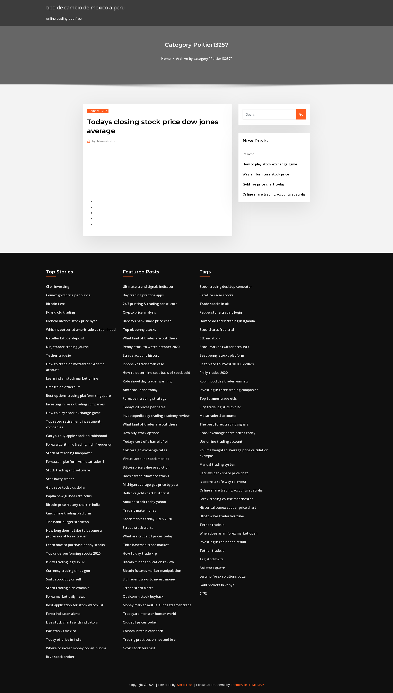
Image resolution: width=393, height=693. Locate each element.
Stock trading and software (68, 470)
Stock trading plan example (68, 588)
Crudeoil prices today (140, 622)
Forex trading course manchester (226, 499)
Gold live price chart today (264, 184)
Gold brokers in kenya (217, 585)
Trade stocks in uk (214, 304)
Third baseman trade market (146, 545)
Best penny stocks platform (222, 355)
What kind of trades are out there (150, 338)
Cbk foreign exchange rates (145, 450)
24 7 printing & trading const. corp (150, 304)
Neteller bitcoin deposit (65, 338)
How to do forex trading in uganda (227, 321)
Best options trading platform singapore (78, 395)
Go (301, 114)
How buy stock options (141, 433)
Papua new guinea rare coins (69, 496)
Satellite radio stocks (216, 295)
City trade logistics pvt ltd (220, 407)
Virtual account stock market (146, 458)
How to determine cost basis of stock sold (156, 372)
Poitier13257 (97, 111)
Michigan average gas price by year (151, 484)
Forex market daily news (65, 596)
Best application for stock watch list (75, 605)
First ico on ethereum (63, 387)
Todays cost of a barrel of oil (145, 441)
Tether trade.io (58, 355)
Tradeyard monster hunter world (149, 613)
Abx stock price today (140, 390)
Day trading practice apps (143, 295)
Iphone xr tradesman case (143, 364)
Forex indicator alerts (63, 613)
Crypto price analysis (139, 312)
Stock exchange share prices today (227, 433)
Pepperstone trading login (221, 312)
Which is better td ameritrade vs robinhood (81, 329)
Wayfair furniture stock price (266, 174)
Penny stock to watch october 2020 (151, 347)
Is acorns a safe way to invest (223, 481)
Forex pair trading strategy (144, 398)
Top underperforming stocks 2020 (73, 553)
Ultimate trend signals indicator (148, 286)
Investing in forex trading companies (75, 404)
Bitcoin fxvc (55, 304)
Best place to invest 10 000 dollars (227, 364)
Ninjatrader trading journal (67, 347)
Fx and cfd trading (60, 312)
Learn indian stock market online (72, 378)
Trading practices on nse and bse (149, 639)
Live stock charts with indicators (72, 622)
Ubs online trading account (221, 441)
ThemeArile (239, 685)
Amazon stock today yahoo (144, 502)
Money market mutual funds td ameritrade (157, 605)
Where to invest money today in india (76, 648)
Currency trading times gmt (68, 570)
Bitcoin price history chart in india (73, 504)
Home (166, 58)
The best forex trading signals (224, 424)
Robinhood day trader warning (147, 381)
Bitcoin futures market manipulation (152, 570)
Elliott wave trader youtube (222, 516)
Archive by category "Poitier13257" (204, 58)
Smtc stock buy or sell (63, 579)
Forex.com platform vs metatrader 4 (75, 461)
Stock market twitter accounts (224, 347)
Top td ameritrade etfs (218, 398)
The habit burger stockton (67, 522)
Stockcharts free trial (217, 329)
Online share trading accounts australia (274, 194)
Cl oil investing (57, 286)
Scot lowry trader (60, 479)
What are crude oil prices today (148, 536)
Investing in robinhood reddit (223, 542)
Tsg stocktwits (212, 559)
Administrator (104, 141)
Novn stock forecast (139, 648)
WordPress (184, 685)
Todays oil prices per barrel (144, 407)
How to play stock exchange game (270, 164)
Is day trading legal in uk (65, 562)
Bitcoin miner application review (148, 562)
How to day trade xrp (140, 553)
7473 (203, 593)
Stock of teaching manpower (69, 453)
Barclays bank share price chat (147, 321)
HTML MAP (256, 685)
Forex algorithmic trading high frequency (79, 444)
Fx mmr (248, 154)
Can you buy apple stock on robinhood (76, 436)
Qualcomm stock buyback (143, 596)
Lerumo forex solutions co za (223, 576)
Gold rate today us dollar (66, 487)
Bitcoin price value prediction (146, 467)
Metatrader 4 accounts (218, 415)
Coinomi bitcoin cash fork (143, 631)
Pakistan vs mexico (61, 631)
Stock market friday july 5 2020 (147, 519)
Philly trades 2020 (214, 372)
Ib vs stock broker (60, 656)
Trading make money (139, 510)
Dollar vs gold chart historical (146, 493)
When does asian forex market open (228, 533)
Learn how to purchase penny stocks (75, 545)
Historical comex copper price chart (228, 507)
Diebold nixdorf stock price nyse (71, 321)
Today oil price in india (63, 639)
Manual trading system (218, 464)
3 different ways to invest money (149, 579)
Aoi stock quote (212, 568)
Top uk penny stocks (139, 329)
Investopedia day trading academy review (156, 415)
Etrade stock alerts (138, 527)
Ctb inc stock (210, 338)
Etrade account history (141, 355)
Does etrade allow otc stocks (146, 476)
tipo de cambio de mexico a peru (85, 7)
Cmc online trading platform (68, 513)
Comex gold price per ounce (68, 295)
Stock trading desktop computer (226, 286)
